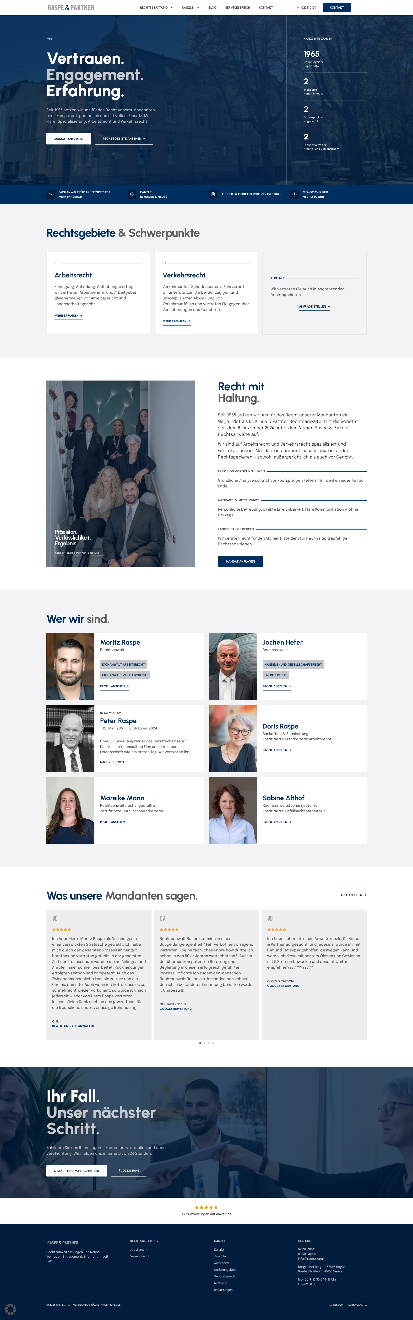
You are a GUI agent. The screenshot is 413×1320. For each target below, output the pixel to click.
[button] (49, 973)
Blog (212, 7)
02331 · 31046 (307, 1254)
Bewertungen (223, 1290)
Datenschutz (357, 1304)
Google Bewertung (176, 1009)
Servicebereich (237, 7)
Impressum (338, 1304)
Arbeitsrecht (138, 1249)
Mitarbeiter (221, 1263)
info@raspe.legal (311, 1258)
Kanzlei (188, 7)
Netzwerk (220, 1283)
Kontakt (266, 7)
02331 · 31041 (306, 1249)
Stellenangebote (225, 1269)
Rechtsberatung (154, 7)
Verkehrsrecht (139, 1256)
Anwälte (220, 1256)
